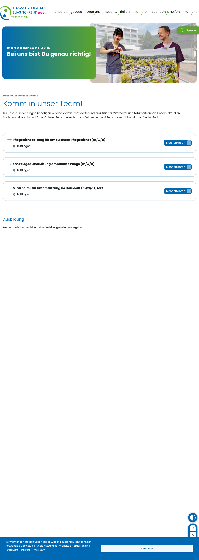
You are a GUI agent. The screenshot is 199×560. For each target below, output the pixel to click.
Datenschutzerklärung (18, 549)
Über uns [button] (94, 12)
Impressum (39, 549)
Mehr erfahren (175, 143)
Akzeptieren (146, 548)
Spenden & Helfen (165, 12)
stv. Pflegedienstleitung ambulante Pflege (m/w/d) (54, 164)
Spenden (192, 30)
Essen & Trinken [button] (117, 12)
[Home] (23, 13)
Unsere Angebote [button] (68, 12)
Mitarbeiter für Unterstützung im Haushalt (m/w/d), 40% (58, 188)
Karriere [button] (140, 12)
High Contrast (192, 517)
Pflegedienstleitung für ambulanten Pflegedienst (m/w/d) (59, 140)
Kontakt (190, 12)
